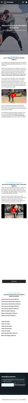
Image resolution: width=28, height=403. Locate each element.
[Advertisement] (14, 132)
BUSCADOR (14, 281)
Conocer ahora (8, 385)
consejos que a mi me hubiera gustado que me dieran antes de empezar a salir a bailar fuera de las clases (12, 81)
